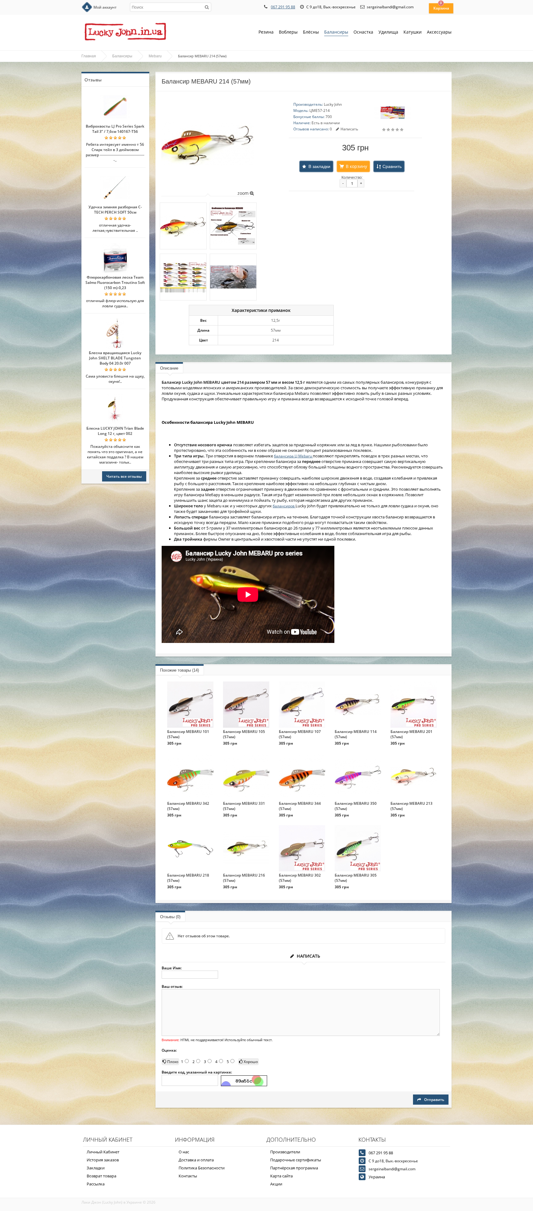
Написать (349, 129)
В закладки (319, 166)
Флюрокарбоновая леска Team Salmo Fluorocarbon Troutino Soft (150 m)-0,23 (115, 282)
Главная (88, 56)
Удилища (388, 32)
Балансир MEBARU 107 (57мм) (300, 734)
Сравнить (392, 166)
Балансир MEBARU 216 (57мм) (244, 878)
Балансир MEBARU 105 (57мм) (244, 734)
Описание (169, 368)
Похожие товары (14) (179, 670)
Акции (276, 1184)
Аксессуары (439, 32)
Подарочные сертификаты (295, 1160)
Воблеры (288, 32)
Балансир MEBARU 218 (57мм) (188, 878)
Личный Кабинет (103, 1152)
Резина (266, 32)
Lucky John (333, 104)
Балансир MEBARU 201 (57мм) (411, 734)
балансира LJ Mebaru (293, 456)
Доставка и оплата (196, 1160)
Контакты (188, 1176)
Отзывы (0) (170, 916)
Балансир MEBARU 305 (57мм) (356, 878)
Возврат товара (101, 1176)
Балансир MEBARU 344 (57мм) (300, 806)
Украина (377, 1177)
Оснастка (363, 32)
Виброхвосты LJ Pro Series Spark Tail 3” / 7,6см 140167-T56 (115, 129)
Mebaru (155, 56)
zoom (244, 193)
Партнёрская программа (294, 1168)
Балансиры (336, 32)
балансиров (284, 506)
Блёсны (311, 32)
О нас (184, 1152)
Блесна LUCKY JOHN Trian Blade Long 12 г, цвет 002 (115, 431)
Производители (285, 1152)
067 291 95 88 (283, 7)
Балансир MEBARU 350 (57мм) (356, 806)
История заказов (103, 1160)
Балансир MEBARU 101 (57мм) (188, 734)
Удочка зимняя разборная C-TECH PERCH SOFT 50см (115, 209)
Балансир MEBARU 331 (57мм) (244, 806)
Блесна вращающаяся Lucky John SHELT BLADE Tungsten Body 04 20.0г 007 (115, 358)
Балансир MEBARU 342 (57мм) (188, 806)
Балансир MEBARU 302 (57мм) (300, 878)
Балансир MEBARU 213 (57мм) (411, 806)
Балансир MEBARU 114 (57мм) (356, 734)
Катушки (412, 32)
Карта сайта (281, 1176)
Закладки (96, 1168)
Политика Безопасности (202, 1168)
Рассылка (96, 1184)
